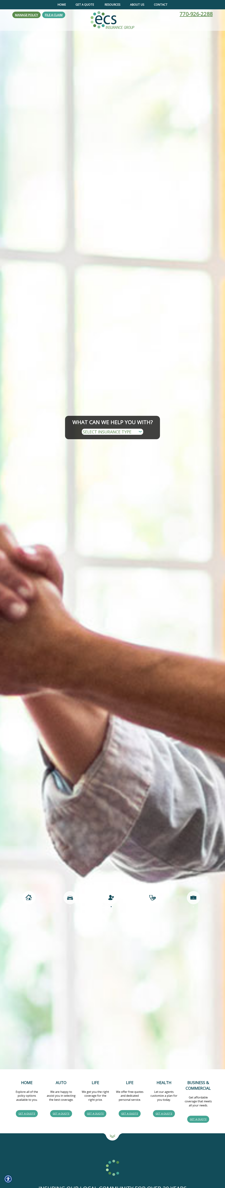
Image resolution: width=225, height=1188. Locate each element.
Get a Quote (26, 1113)
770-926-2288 (196, 13)
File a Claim (54, 15)
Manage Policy (26, 15)
